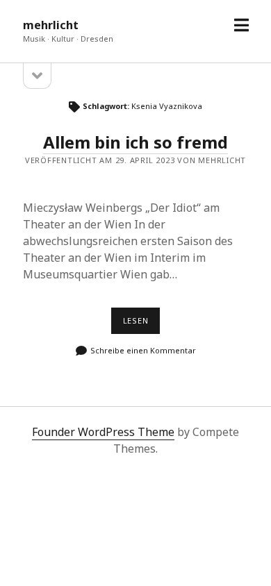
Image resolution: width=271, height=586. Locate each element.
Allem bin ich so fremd (135, 142)
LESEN (141, 324)
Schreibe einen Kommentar (143, 350)
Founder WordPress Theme (103, 432)
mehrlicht (51, 25)
